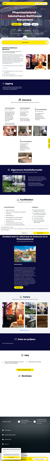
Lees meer (4, 67)
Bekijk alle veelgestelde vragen (24, 369)
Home (10, 7)
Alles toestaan (40, 232)
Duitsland (16, 7)
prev (27, 62)
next (46, 62)
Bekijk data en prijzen (39, 459)
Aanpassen (24, 232)
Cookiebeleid (25, 455)
